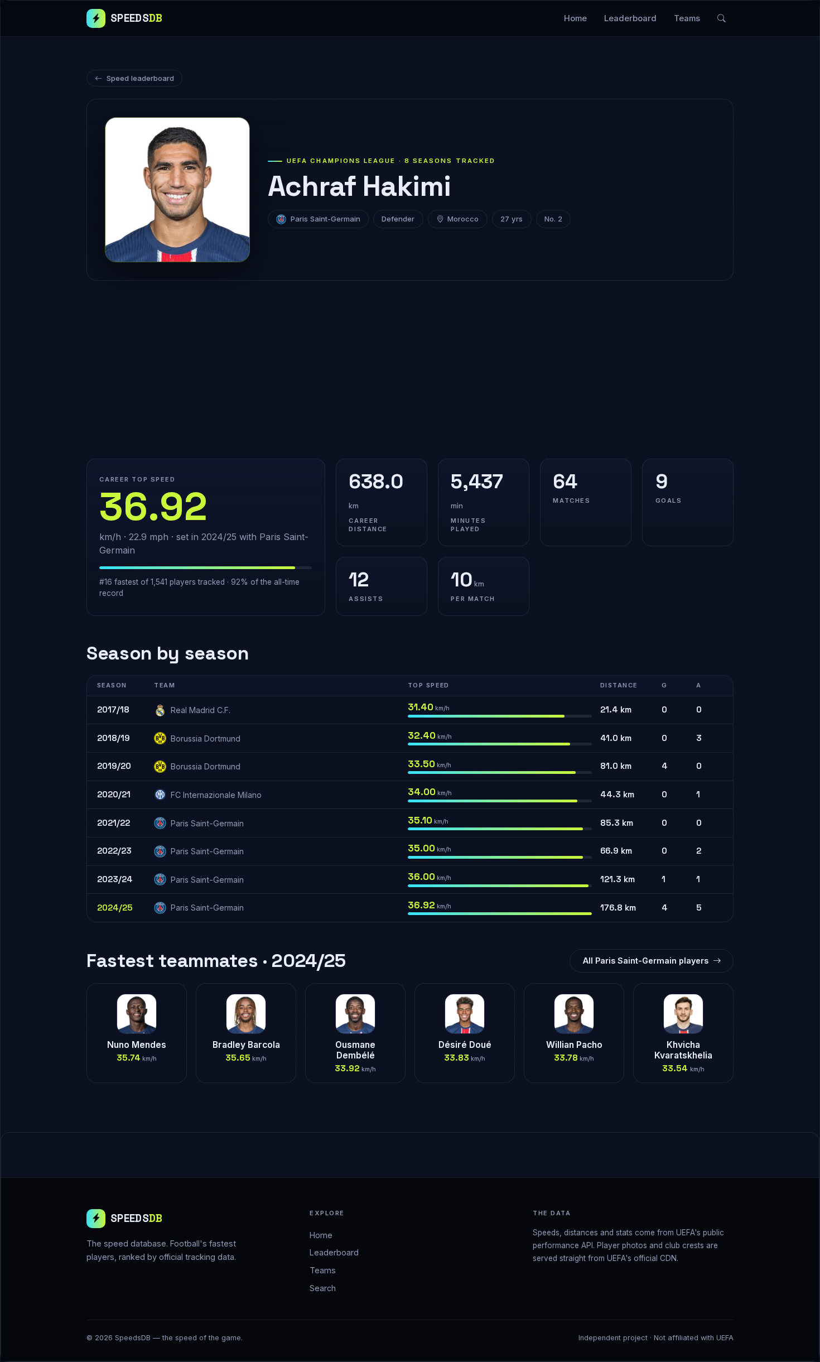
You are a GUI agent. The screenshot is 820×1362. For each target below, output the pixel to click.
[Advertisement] (410, 370)
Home (575, 18)
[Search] (722, 18)
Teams (687, 18)
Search (323, 1288)
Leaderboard (630, 18)
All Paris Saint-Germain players (645, 960)
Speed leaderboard (140, 78)
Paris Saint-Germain (325, 218)
